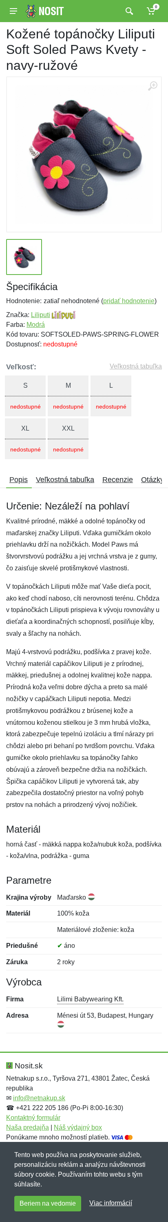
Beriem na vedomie (48, 1203)
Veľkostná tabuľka (136, 366)
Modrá (36, 324)
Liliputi (40, 314)
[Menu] (13, 11)
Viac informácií (110, 1203)
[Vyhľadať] (128, 11)
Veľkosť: (21, 367)
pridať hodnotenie (129, 300)
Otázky (152, 480)
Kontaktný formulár (33, 1117)
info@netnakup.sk (39, 1098)
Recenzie (117, 480)
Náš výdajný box (78, 1127)
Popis (18, 480)
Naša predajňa (27, 1127)
